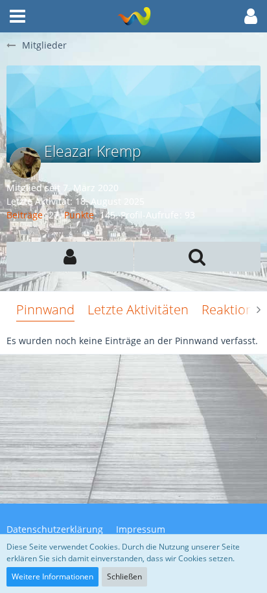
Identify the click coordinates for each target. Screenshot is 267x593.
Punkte (79, 215)
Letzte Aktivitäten (138, 309)
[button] (17, 16)
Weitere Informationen (52, 576)
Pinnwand (45, 309)
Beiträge (24, 215)
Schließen (124, 576)
